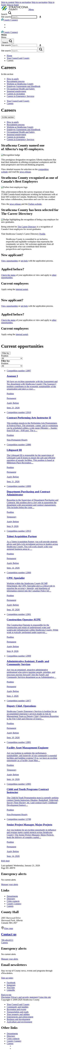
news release (25, 172)
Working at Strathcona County (20, 84)
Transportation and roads (17, 1012)
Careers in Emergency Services (20, 96)
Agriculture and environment (19, 1022)
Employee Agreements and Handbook (23, 86)
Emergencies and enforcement (20, 1017)
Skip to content (7, 2)
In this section (8, 117)
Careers (8, 67)
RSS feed (5, 861)
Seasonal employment (16, 91)
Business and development (18, 1019)
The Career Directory (27, 227)
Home (9, 55)
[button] (31, 9)
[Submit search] (41, 49)
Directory (11, 899)
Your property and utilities (18, 1014)
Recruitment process (16, 81)
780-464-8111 (7, 940)
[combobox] (24, 16)
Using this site (44, 997)
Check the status (8, 275)
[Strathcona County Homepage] (15, 9)
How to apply (13, 79)
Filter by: (5, 353)
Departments (12, 896)
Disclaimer (6, 997)
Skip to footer (13, 5)
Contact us (8, 934)
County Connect (14, 903)
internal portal (22, 289)
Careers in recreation (16, 94)
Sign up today (7, 978)
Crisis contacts (13, 901)
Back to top (6, 995)
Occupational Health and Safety (21, 89)
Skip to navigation (23, 2)
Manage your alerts (9, 884)
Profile (42, 234)
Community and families (17, 1007)
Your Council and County (18, 58)
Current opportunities (22, 346)
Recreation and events (16, 1009)
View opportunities (9, 261)
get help (24, 261)
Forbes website (35, 204)
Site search (6, 17)
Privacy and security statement (24, 997)
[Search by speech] (40, 16)
